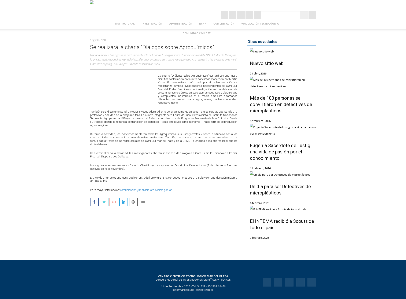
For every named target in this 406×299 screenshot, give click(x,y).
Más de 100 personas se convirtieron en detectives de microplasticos (281, 104)
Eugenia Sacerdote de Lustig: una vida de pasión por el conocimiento (280, 152)
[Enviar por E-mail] (143, 202)
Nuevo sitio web (267, 63)
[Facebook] (241, 15)
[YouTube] (250, 15)
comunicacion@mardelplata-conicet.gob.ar (146, 190)
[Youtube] (311, 282)
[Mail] (289, 282)
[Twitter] (233, 15)
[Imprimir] (133, 202)
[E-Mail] (257, 15)
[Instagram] (225, 15)
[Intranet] (312, 15)
